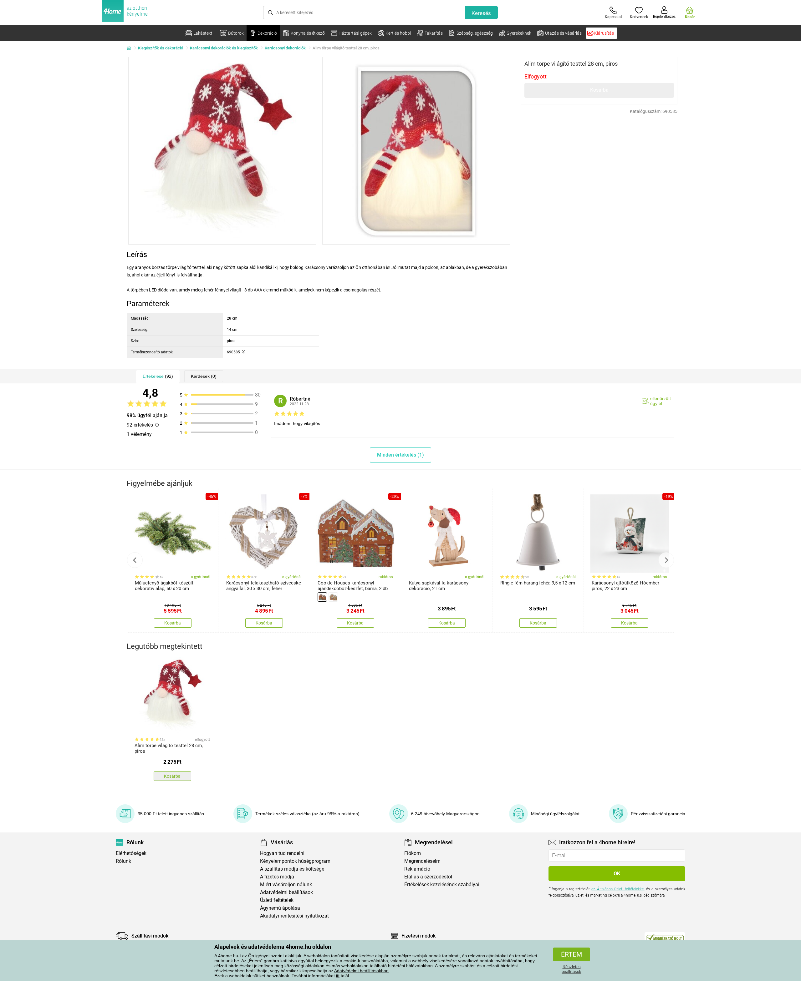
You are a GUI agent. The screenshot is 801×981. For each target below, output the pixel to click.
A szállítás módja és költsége (292, 869)
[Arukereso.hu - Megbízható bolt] (665, 937)
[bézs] (333, 597)
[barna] (322, 597)
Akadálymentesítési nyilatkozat (294, 915)
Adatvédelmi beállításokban (361, 970)
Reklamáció (417, 869)
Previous (135, 560)
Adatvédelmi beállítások (286, 892)
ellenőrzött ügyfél (660, 401)
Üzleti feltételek (276, 900)
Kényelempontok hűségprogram (295, 861)
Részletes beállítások (571, 969)
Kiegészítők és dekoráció (160, 48)
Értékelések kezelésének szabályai (441, 884)
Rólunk (123, 861)
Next (666, 560)
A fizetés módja (277, 876)
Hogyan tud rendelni (282, 853)
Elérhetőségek (131, 853)
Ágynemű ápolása (280, 908)
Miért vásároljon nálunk (286, 884)
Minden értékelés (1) (400, 455)
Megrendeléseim (422, 861)
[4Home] (131, 48)
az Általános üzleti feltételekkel (617, 889)
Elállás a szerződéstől (428, 876)
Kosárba (599, 90)
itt (337, 975)
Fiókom (412, 853)
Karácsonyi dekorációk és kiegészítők (224, 48)
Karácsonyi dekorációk (285, 48)
